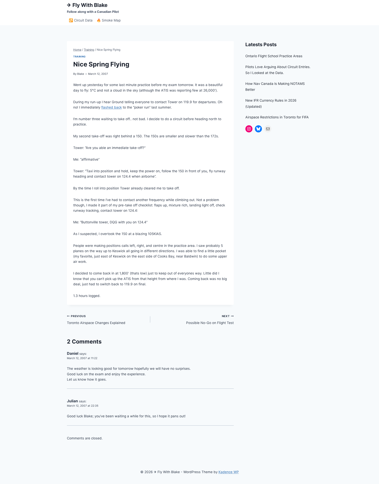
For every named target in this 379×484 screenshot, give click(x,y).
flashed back (111, 107)
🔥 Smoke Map (109, 20)
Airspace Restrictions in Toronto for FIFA (277, 117)
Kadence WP (229, 472)
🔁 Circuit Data (81, 20)
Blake (80, 73)
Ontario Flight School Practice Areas (273, 56)
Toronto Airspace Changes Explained (96, 320)
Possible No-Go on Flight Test (210, 320)
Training (79, 56)
